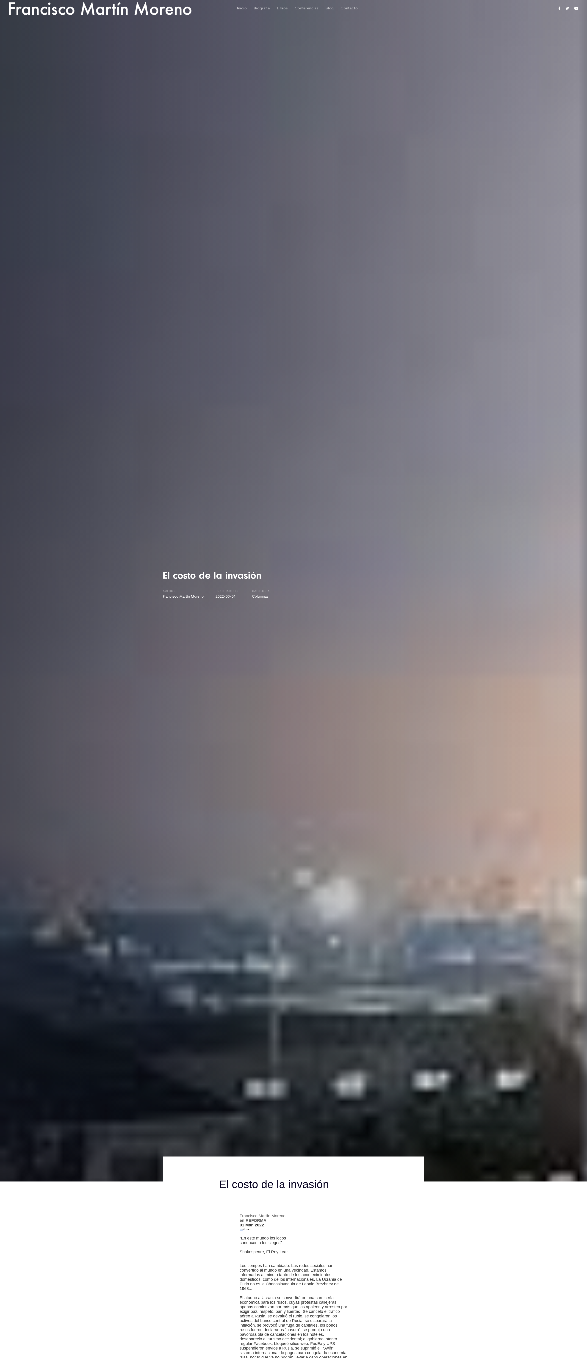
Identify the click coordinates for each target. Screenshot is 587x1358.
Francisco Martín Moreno (183, 597)
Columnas (260, 597)
